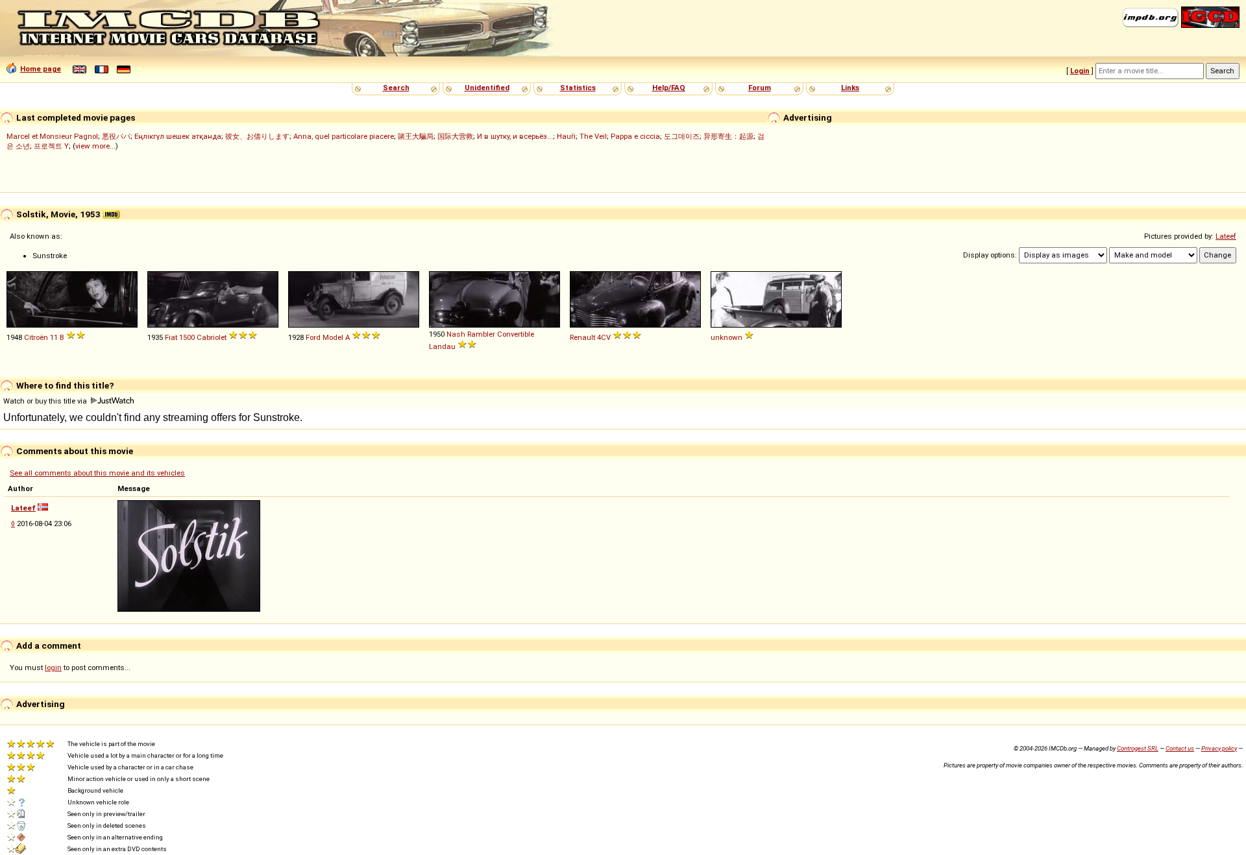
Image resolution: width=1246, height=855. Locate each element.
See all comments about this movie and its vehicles (97, 472)
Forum (759, 87)
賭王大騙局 (416, 136)
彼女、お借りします (257, 136)
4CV (604, 337)
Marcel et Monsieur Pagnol (52, 136)
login (53, 667)
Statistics (578, 87)
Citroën (36, 337)
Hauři (566, 136)
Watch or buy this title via (46, 400)
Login (1080, 70)
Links (850, 87)
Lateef (1225, 236)
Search (396, 87)
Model (333, 337)
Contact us (1180, 748)
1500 (187, 337)
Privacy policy (1219, 748)
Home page (40, 68)
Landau (442, 346)
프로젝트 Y (51, 146)
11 (54, 337)
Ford (313, 337)
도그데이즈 (682, 136)
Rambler (481, 334)
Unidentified (487, 87)
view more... (95, 146)
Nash (455, 334)
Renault (582, 337)
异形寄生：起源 (728, 136)
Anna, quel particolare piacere (343, 136)
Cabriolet (211, 337)
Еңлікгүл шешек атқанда (177, 136)
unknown (726, 337)
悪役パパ (116, 136)
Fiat (171, 337)
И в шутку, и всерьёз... (515, 136)
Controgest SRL (1137, 748)
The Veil (593, 136)
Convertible (515, 334)
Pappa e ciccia (635, 136)
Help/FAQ (668, 87)
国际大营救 (455, 136)
